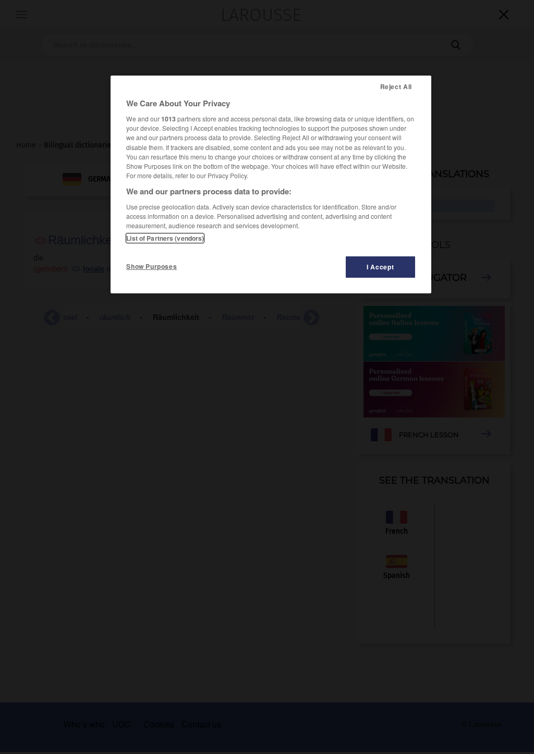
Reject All (396, 86)
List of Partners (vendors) (165, 238)
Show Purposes (151, 266)
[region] (271, 184)
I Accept (380, 266)
